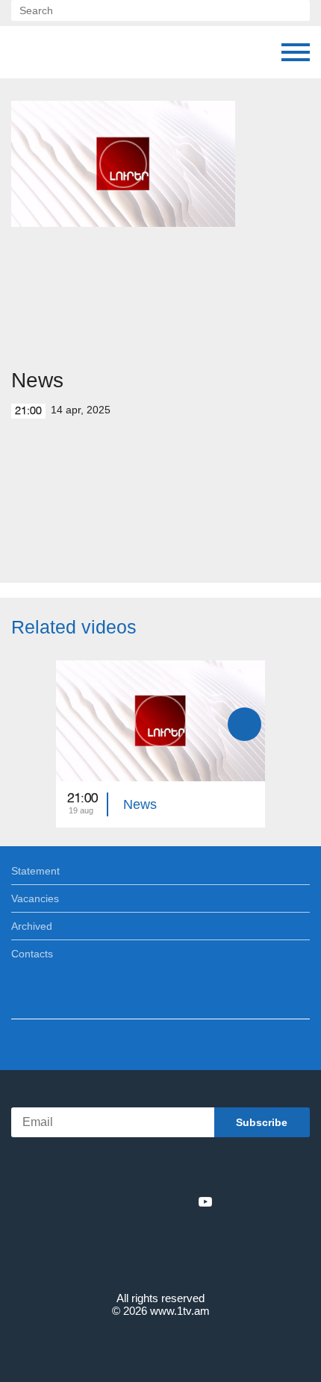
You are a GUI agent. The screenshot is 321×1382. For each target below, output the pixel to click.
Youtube (205, 1201)
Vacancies (35, 898)
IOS (119, 1169)
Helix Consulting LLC (160, 1346)
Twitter (130, 1201)
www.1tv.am (180, 1310)
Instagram (180, 1201)
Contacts (32, 954)
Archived (31, 926)
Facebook (108, 1201)
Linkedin (155, 1201)
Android (202, 1169)
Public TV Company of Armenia (87, 52)
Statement (35, 871)
